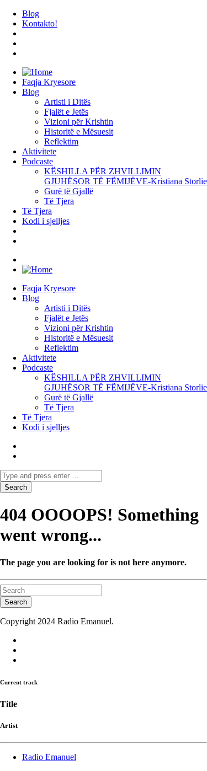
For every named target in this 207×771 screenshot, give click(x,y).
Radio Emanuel (49, 757)
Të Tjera (59, 201)
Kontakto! (39, 23)
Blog (30, 13)
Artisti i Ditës (67, 101)
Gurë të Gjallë (68, 191)
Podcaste (37, 161)
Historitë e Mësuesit (78, 131)
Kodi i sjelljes (46, 221)
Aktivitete (39, 151)
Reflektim (61, 141)
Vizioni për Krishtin (78, 121)
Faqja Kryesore (49, 82)
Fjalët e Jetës (66, 111)
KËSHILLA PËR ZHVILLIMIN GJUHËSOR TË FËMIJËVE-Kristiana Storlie (125, 176)
